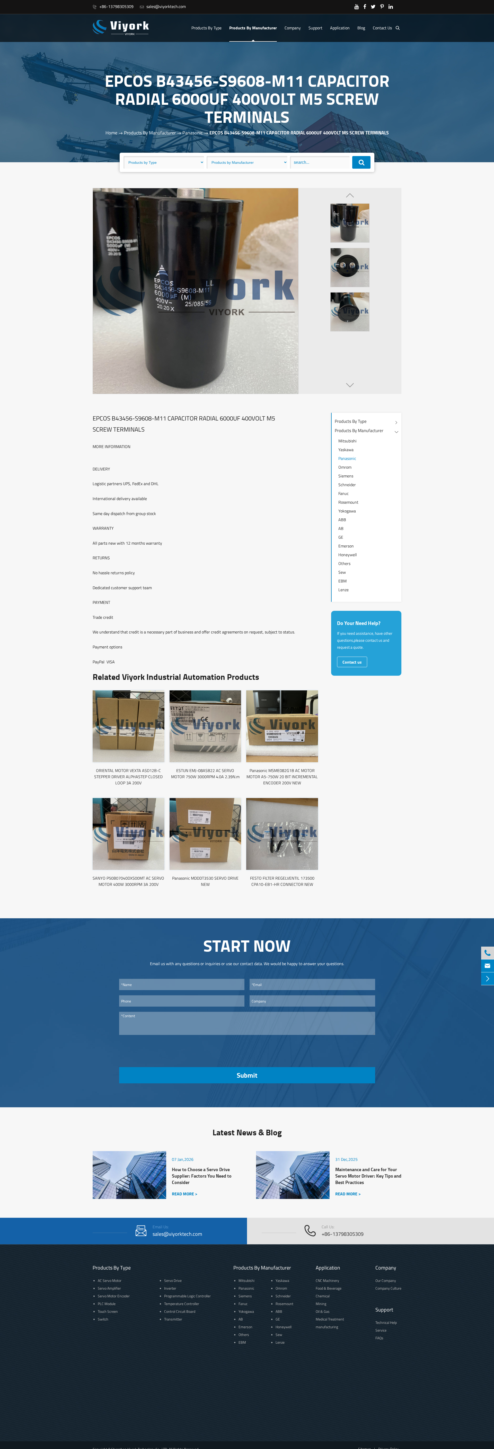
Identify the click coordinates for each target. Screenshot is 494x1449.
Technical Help (386, 1322)
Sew (342, 572)
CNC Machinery (327, 1280)
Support (315, 28)
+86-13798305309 (113, 6)
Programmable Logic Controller (187, 1296)
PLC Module (107, 1303)
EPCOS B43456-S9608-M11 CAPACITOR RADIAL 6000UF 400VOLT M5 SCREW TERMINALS (299, 132)
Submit (247, 1075)
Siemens (345, 476)
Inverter (170, 1288)
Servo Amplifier (109, 1288)
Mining (321, 1303)
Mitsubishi (347, 441)
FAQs (379, 1338)
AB (340, 528)
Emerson (346, 546)
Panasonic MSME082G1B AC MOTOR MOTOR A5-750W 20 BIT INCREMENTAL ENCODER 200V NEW (282, 776)
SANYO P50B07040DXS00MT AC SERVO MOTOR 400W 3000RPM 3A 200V (128, 881)
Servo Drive (173, 1280)
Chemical (323, 1296)
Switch (103, 1319)
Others (344, 563)
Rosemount (348, 502)
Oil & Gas (323, 1311)
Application (340, 28)
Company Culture (388, 1288)
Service (380, 1330)
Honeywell (347, 555)
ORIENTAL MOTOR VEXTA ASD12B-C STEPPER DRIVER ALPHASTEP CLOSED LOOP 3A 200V (128, 776)
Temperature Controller (181, 1303)
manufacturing (327, 1327)
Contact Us (382, 28)
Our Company (385, 1280)
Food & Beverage (328, 1288)
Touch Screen (108, 1311)
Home (111, 132)
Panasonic (192, 132)
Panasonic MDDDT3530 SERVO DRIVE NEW (205, 881)
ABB (342, 520)
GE (340, 537)
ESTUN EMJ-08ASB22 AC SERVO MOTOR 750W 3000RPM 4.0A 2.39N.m (205, 773)
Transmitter (173, 1319)
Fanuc (343, 493)
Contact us (352, 662)
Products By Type (206, 28)
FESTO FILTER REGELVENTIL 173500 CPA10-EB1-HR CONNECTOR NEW (282, 881)
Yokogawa (347, 511)
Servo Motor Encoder (114, 1296)
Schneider (347, 485)
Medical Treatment (330, 1319)
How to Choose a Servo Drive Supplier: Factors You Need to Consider (202, 1176)
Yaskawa (346, 450)
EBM (342, 581)
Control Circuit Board (179, 1311)
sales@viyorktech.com (163, 6)
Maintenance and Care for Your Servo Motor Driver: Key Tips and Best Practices (368, 1176)
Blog (361, 28)
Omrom (344, 467)
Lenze (343, 590)
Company (293, 28)
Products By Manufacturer (253, 28)
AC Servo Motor (109, 1280)
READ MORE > (184, 1194)
